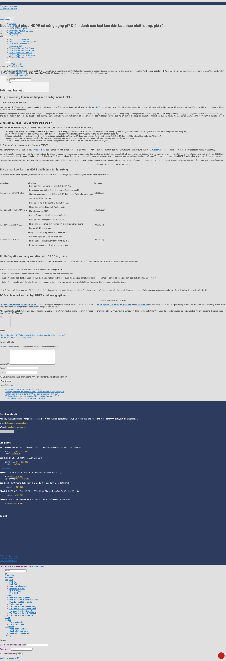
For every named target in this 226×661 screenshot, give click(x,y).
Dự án (7, 59)
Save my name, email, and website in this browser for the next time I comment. (35, 377)
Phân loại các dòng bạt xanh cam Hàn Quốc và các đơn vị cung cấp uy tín (34, 392)
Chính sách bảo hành (18, 629)
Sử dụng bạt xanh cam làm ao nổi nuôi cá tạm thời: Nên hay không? (32, 396)
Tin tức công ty (15, 64)
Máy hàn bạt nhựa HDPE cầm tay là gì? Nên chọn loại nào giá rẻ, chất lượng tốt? (32, 335)
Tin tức (8, 62)
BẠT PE (12, 582)
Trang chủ (9, 17)
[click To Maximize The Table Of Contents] (3, 79)
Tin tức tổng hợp (5, 19)
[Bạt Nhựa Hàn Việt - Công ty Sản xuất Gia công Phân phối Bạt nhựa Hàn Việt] (8, 7)
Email (3, 372)
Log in (19, 654)
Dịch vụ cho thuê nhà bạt (19, 39)
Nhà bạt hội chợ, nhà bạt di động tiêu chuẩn (17, 337)
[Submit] (10, 82)
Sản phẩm (9, 21)
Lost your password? (9, 658)
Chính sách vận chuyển (18, 75)
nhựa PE (38, 150)
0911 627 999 (22, 451)
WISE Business (37, 566)
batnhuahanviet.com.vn (17, 427)
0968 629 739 (17, 503)
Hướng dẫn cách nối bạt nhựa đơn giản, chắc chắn (25, 398)
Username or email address (13, 645)
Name (3, 368)
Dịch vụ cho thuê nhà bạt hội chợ (22, 41)
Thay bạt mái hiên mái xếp (20, 44)
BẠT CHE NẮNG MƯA (18, 28)
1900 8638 (15, 454)
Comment (4, 364)
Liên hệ (8, 77)
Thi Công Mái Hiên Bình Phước (21, 50)
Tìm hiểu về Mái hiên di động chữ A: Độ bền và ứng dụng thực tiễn (31, 394)
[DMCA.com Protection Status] (7, 432)
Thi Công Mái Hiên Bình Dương (21, 48)
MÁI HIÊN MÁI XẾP (17, 589)
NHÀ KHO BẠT (15, 33)
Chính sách (9, 68)
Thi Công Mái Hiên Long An (20, 57)
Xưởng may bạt (15, 46)
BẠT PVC (13, 584)
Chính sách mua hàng (18, 631)
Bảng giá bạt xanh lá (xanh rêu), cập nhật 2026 (23, 389)
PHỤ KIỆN (13, 35)
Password (5, 649)
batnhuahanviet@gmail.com (16, 423)
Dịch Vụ (8, 37)
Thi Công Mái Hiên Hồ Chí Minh (22, 55)
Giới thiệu (9, 577)
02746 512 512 (22, 479)
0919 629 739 (17, 495)
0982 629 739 (17, 476)
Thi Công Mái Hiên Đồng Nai (20, 53)
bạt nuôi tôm (154, 150)
